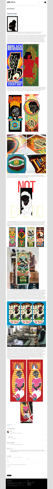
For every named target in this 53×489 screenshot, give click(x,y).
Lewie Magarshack (12, 442)
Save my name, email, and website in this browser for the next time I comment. (17, 464)
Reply (45, 434)
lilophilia (8, 426)
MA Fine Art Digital (29, 484)
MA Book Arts (28, 483)
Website (8, 461)
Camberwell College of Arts (10, 483)
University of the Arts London (30, 482)
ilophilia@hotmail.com (9, 424)
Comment (8, 466)
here (20, 483)
